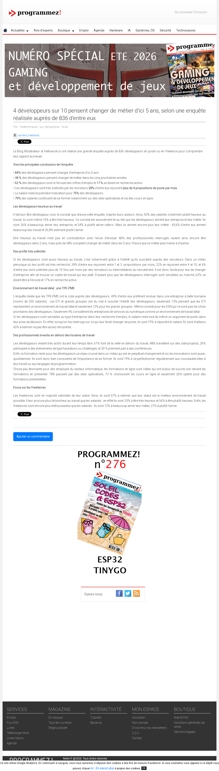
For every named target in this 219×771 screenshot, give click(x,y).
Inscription (138, 717)
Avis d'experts (43, 30)
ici (92, 768)
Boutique (62, 31)
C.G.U (135, 733)
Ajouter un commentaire (33, 436)
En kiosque (56, 717)
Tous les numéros (60, 722)
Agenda (99, 30)
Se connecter (183, 12)
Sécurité (165, 30)
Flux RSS (12, 722)
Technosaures (185, 30)
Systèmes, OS (145, 30)
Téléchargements (18, 733)
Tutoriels (95, 717)
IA (129, 30)
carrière (22, 135)
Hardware (116, 30)
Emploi (84, 30)
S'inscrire (200, 12)
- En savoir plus (103, 768)
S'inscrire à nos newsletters (149, 727)
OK (144, 768)
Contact (137, 738)
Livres (11, 727)
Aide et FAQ (181, 717)
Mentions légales (184, 732)
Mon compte (140, 722)
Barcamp (96, 722)
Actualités (16, 31)
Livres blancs (15, 738)
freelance (33, 135)
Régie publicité (58, 727)
